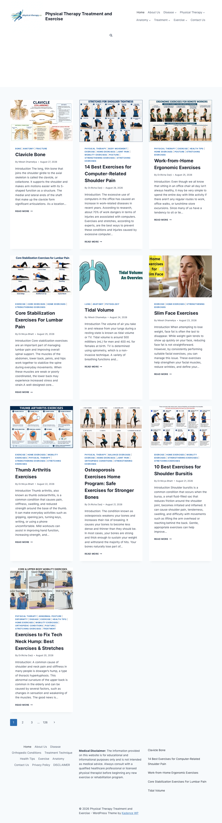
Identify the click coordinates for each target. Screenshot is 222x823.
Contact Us (198, 20)
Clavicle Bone (30, 154)
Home (140, 12)
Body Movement (117, 148)
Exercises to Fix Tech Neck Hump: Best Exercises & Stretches (39, 641)
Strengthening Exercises (100, 158)
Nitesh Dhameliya (28, 162)
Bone (18, 148)
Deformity (21, 619)
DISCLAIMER (61, 765)
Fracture (41, 148)
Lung (88, 304)
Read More (24, 211)
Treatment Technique (58, 752)
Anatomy (28, 148)
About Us (154, 12)
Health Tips (197, 148)
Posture (114, 155)
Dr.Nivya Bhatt (26, 334)
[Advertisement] (111, 62)
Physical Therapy (95, 148)
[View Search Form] (111, 35)
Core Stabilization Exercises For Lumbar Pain (39, 319)
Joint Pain (123, 151)
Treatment (49, 628)
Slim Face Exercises (176, 313)
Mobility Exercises (96, 155)
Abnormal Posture (50, 616)
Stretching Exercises (167, 461)
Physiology (112, 304)
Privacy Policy (41, 765)
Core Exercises (36, 304)
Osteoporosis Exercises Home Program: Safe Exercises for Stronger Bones (109, 483)
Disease (34, 619)
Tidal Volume (99, 310)
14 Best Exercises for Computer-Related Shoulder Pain (108, 173)
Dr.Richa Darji (95, 187)
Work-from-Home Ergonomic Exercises (173, 772)
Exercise (90, 151)
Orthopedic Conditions (98, 461)
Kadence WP (130, 813)
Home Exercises (106, 151)
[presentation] (41, 121)
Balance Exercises (119, 454)
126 (45, 722)
